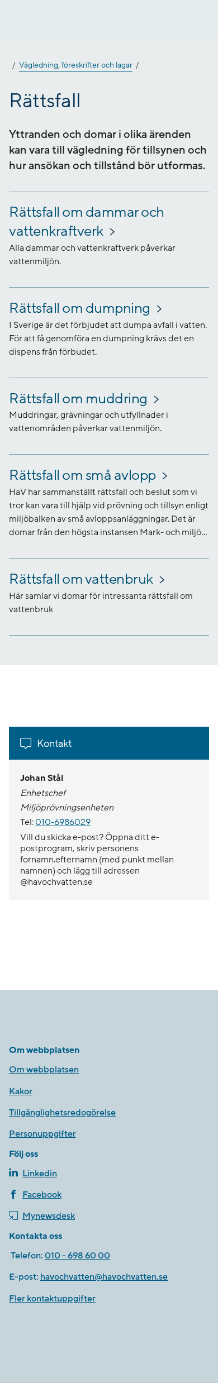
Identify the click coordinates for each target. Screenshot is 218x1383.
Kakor (20, 1091)
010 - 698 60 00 (77, 1255)
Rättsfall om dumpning (79, 308)
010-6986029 (63, 822)
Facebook (41, 1194)
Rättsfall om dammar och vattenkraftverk (86, 222)
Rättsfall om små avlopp (82, 475)
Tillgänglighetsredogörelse (62, 1112)
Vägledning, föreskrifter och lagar (75, 65)
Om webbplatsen (44, 1069)
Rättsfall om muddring (78, 398)
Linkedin (39, 1173)
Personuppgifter (42, 1133)
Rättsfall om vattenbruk (81, 579)
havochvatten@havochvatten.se (104, 1276)
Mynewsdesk (48, 1216)
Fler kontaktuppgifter (52, 1298)
